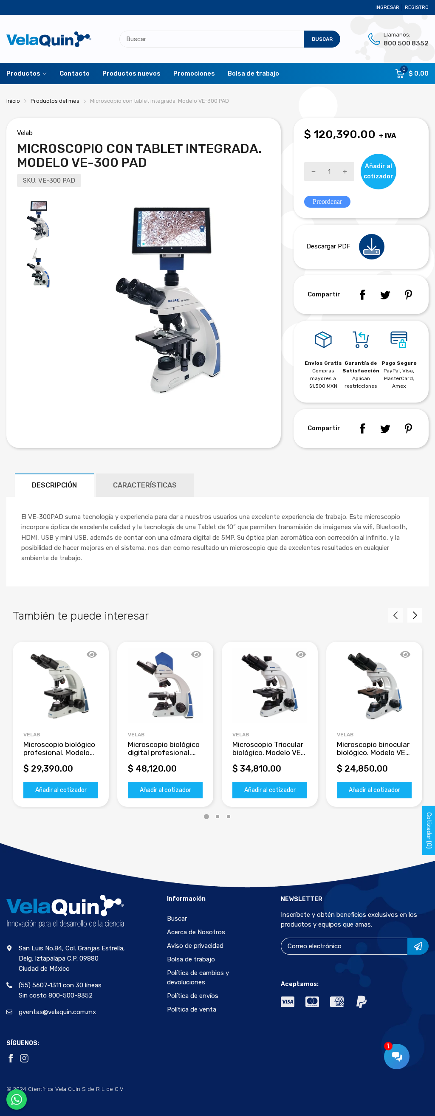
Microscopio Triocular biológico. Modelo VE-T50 (268, 752)
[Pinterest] (408, 295)
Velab (25, 133)
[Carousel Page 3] (228, 816)
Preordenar (327, 201)
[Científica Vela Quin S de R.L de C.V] (48, 39)
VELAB (136, 735)
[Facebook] (362, 295)
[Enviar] (418, 946)
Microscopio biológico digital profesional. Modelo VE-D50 (164, 752)
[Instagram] (24, 1058)
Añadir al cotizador (61, 790)
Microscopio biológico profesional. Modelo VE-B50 (59, 752)
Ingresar (387, 7)
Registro (417, 7)
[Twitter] (385, 295)
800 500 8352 (406, 43)
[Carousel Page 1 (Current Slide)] (206, 816)
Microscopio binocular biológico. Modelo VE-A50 (373, 752)
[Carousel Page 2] (217, 816)
